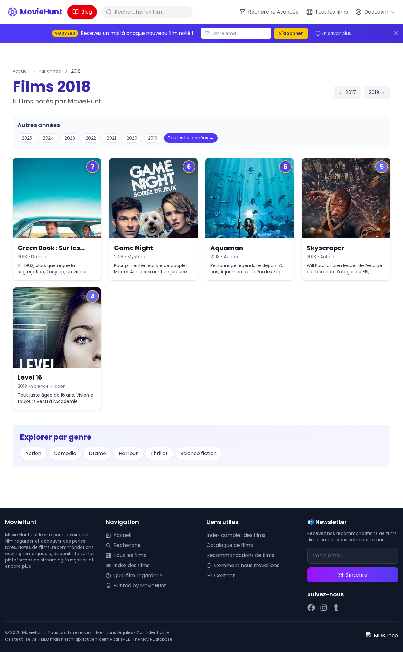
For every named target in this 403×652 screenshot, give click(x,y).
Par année (50, 71)
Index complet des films (236, 535)
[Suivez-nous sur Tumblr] (336, 607)
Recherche (127, 545)
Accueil (21, 71)
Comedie (65, 453)
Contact (224, 575)
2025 (27, 138)
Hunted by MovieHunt (139, 585)
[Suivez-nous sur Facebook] (311, 607)
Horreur (128, 453)
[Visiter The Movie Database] (382, 635)
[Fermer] (396, 33)
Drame (97, 453)
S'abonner (291, 33)
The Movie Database (152, 639)
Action (33, 453)
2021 (111, 138)
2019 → (377, 92)
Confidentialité (152, 632)
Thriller (159, 453)
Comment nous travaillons (247, 565)
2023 (70, 138)
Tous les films (129, 555)
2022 (91, 138)
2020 (132, 138)
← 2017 (347, 92)
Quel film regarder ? (138, 575)
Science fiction (198, 453)
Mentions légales (114, 632)
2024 (48, 138)
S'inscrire (356, 574)
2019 (152, 138)
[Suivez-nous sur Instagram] (323, 607)
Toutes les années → (191, 138)
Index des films (131, 565)
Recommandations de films (240, 555)
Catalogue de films (230, 545)
